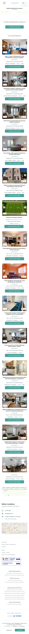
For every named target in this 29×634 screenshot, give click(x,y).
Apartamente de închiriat (15, 587)
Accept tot (20, 630)
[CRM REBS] (17, 616)
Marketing (22, 626)
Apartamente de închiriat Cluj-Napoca (14, 589)
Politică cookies (6, 552)
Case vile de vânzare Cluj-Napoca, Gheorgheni (14, 582)
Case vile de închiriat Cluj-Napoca (15, 604)
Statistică (15, 626)
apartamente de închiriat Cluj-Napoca (16, 490)
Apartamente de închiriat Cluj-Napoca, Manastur (14, 591)
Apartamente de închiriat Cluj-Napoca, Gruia (14, 597)
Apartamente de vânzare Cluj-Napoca (14, 573)
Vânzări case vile (14, 578)
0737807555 (8, 510)
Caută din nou (6, 12)
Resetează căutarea (14, 27)
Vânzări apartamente (14, 571)
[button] (26, 12)
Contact (4, 546)
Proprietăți (4, 542)
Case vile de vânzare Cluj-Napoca (15, 580)
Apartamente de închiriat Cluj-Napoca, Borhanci (14, 599)
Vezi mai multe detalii (14, 66)
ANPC (3, 550)
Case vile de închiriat (14, 602)
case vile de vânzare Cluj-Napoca (17, 495)
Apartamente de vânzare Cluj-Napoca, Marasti (14, 575)
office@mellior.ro (9, 513)
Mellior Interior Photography (9, 544)
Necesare (8, 626)
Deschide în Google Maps (10, 518)
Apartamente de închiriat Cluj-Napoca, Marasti (14, 595)
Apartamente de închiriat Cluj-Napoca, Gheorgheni (14, 593)
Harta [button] (24, 52)
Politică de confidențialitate (8, 554)
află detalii (17, 623)
